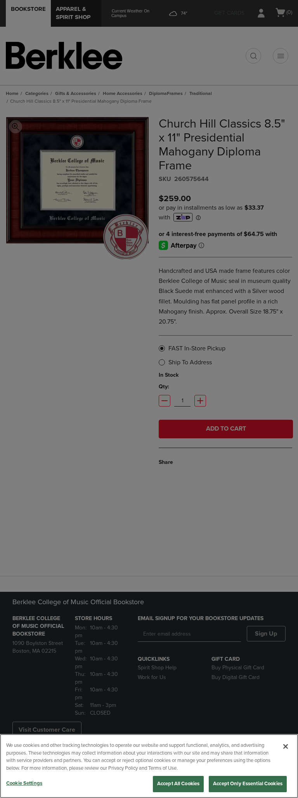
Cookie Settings (24, 783)
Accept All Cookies (178, 784)
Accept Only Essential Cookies (247, 784)
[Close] (285, 746)
